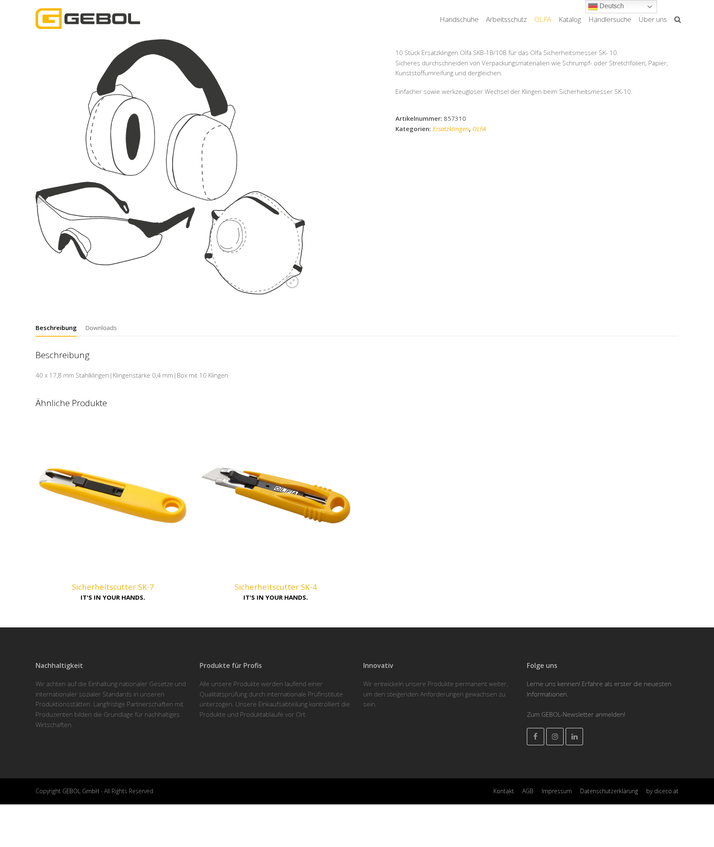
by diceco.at (662, 791)
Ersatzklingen (451, 128)
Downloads (101, 327)
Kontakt (503, 791)
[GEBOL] (88, 18)
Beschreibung (56, 327)
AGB (527, 791)
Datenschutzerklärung (609, 791)
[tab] (56, 327)
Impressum (557, 791)
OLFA (479, 128)
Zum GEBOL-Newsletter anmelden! (576, 714)
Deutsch (611, 6)
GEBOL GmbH (81, 791)
